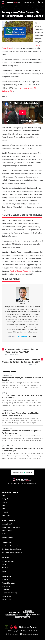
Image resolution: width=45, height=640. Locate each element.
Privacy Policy (6, 586)
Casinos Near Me (7, 524)
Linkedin (32, 336)
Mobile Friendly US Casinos (11, 527)
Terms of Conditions (8, 583)
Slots (3, 496)
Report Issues (6, 596)
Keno (3, 509)
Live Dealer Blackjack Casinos (12, 546)
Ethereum (5, 568)
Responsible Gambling (9, 593)
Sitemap (4, 599)
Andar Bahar (6, 515)
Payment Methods (8, 561)
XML (10, 599)
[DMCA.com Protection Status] (6, 627)
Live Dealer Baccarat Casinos (12, 552)
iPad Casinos (6, 534)
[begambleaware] (24, 628)
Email (14, 336)
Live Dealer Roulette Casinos (11, 549)
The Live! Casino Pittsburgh (20, 271)
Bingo (4, 505)
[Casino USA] (11, 2)
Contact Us (5, 589)
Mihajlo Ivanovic (22, 301)
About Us (5, 580)
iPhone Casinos (7, 530)
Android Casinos (7, 537)
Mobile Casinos (29, 2)
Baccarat (5, 512)
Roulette (4, 502)
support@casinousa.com (30, 634)
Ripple (4, 571)
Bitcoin (4, 564)
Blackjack (5, 499)
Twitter (23, 336)
